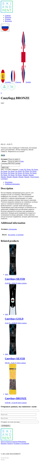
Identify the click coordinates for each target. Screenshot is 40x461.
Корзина (4, 443)
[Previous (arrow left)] (1, 459)
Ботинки (4, 159)
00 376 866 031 (6, 450)
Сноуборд (4, 179)
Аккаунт (10, 443)
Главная (7, 15)
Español (8, 82)
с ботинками (12, 229)
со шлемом (19, 235)
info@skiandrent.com (8, 447)
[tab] (22, 182)
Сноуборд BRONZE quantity (11, 163)
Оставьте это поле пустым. (10, 422)
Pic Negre (27, 169)
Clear (22, 161)
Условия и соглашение (21, 443)
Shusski (25, 175)
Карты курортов (12, 441)
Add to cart (5, 167)
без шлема (11, 235)
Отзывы (8, 19)
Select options (22, 283)
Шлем (4, 161)
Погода (3, 441)
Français (18, 82)
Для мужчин (34, 177)
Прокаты (8, 17)
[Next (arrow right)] (4, 459)
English (28, 82)
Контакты (8, 21)
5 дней (21, 169)
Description (8, 182)
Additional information (12, 184)
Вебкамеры (22, 441)
